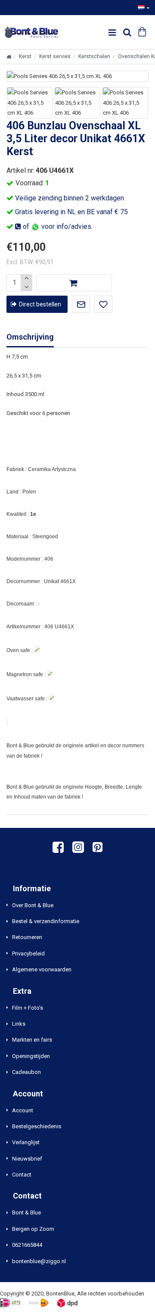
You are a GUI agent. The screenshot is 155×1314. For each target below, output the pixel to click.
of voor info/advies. (57, 226)
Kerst (25, 56)
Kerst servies (55, 56)
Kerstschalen (94, 56)
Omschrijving (30, 336)
